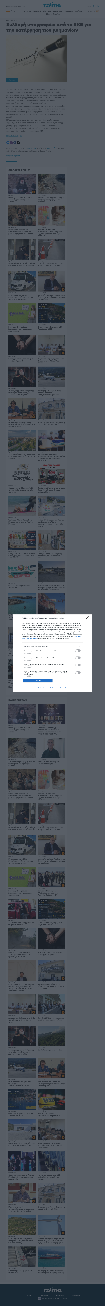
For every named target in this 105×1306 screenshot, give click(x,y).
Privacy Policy (64, 688)
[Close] (88, 618)
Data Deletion (41, 688)
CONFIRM (38, 680)
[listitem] (52, 646)
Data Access (52, 688)
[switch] (78, 650)
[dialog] (52, 653)
